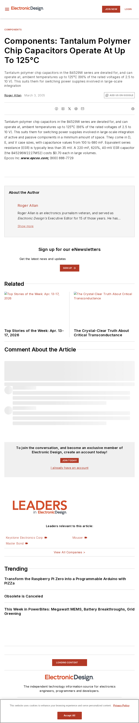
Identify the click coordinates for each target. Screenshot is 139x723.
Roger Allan (12, 95)
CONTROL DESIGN (94, 681)
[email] (82, 109)
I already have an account (70, 383)
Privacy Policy (83, 699)
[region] (69, 711)
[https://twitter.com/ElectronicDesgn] (71, 665)
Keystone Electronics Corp (24, 453)
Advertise (42, 699)
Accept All (69, 715)
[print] (133, 109)
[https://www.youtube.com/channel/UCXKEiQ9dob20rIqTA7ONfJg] (76, 665)
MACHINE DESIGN (70, 681)
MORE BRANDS (94, 686)
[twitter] (69, 109)
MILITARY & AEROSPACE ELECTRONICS (58, 686)
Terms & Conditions (104, 699)
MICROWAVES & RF (45, 681)
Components (13, 29)
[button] (7, 9)
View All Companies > (69, 467)
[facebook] (56, 109)
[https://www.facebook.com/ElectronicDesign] (61, 665)
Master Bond (15, 459)
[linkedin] (63, 109)
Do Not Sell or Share (61, 699)
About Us (29, 699)
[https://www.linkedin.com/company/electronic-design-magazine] (66, 665)
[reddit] (76, 109)
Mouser (77, 453)
